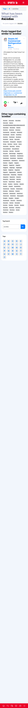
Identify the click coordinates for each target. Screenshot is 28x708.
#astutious (13, 195)
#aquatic (20, 174)
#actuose (12, 146)
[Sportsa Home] (4, 705)
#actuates (5, 146)
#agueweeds (12, 172)
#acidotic (5, 139)
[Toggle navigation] (23, 2)
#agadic (11, 163)
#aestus (5, 163)
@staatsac (11, 47)
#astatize (5, 193)
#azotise (5, 207)
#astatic (17, 191)
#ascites (18, 179)
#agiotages (19, 167)
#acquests (12, 141)
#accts (11, 123)
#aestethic (6, 155)
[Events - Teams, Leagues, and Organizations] (12, 705)
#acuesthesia (15, 148)
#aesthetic (20, 158)
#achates (13, 132)
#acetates (12, 127)
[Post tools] (23, 38)
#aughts (5, 198)
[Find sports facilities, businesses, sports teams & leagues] (20, 705)
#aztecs (11, 212)
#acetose (11, 130)
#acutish (17, 151)
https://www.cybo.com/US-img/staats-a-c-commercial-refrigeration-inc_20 (13, 93)
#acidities (18, 134)
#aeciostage (12, 153)
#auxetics (19, 200)
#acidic (13, 134)
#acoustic (17, 139)
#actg (4, 144)
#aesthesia (13, 155)
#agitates (10, 170)
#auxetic (13, 200)
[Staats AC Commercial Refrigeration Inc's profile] (5, 40)
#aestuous (21, 160)
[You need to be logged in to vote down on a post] (5, 105)
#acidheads (6, 134)
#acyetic (5, 153)
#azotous (12, 210)
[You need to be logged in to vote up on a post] (5, 102)
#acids (11, 139)
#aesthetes (13, 158)
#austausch (6, 200)
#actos (15, 144)
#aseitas (16, 184)
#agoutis (5, 172)
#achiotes (19, 132)
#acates (5, 120)
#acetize (5, 130)
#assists (12, 188)
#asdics (10, 184)
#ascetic (18, 177)
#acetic (18, 127)
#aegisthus (20, 153)
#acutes (11, 151)
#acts (20, 144)
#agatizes (11, 165)
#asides (5, 186)
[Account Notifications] (24, 705)
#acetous (17, 130)
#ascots (18, 181)
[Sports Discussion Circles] (8, 705)
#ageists (18, 165)
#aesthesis (6, 158)
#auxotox (5, 203)
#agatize (5, 165)
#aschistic (12, 179)
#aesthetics (15, 160)
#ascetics (5, 179)
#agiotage (12, 167)
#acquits (19, 141)
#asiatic (22, 184)
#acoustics (6, 141)
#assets (11, 186)
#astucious (6, 195)
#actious (10, 144)
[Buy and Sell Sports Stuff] (16, 705)
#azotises (11, 207)
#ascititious (12, 181)
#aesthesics (20, 155)
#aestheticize (6, 160)
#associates (19, 188)
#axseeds (17, 203)
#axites (11, 203)
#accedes (11, 120)
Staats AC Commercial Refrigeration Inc (14, 42)
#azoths (16, 205)
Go (23, 227)
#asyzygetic (20, 195)
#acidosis (18, 137)
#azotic (22, 205)
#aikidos (19, 172)
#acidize (5, 137)
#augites (11, 198)
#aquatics (5, 177)
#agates (16, 163)
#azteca (5, 212)
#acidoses (11, 137)
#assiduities (17, 186)
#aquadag (13, 174)
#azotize (18, 207)
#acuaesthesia (7, 148)
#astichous (19, 193)
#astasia (5, 191)
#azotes (11, 205)
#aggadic (5, 167)
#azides (5, 205)
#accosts (5, 123)
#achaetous (6, 132)
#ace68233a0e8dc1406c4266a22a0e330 (14, 96)
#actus (18, 146)
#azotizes (5, 210)
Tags (5, 9)
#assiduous (6, 188)
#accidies (17, 120)
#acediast (5, 127)
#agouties (17, 170)
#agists (5, 170)
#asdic (5, 184)
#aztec (18, 210)
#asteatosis (12, 193)
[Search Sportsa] (4, 2)
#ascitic (5, 181)
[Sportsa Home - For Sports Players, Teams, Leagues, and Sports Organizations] (13, 2)
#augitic (17, 198)
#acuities (5, 151)
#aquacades (6, 174)
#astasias (11, 191)
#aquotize (12, 177)
